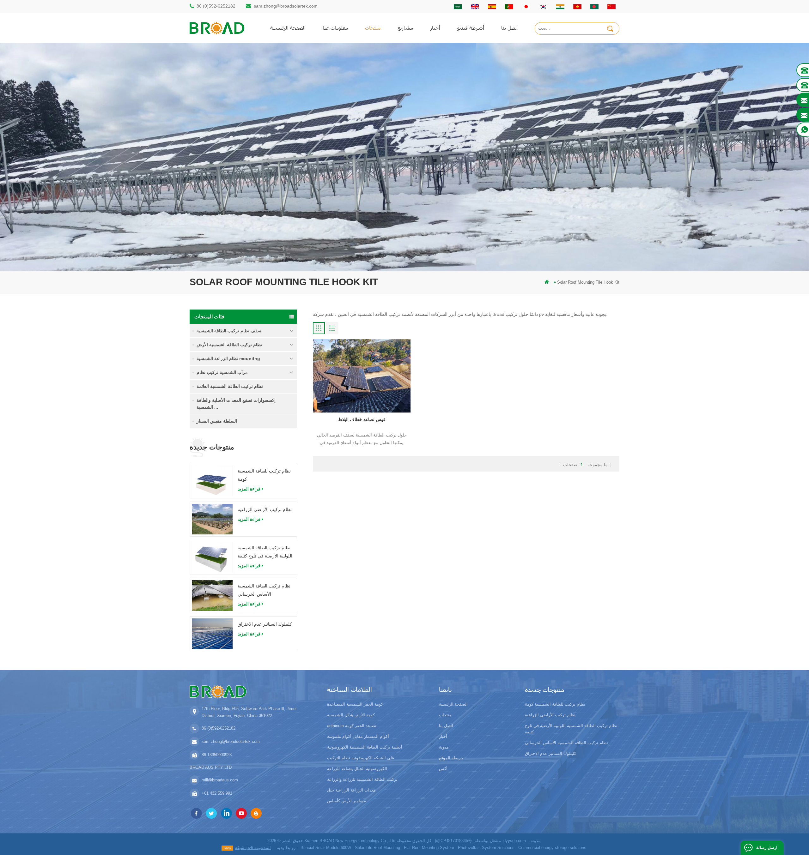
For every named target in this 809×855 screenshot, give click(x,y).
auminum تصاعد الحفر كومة (351, 725)
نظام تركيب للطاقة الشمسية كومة (264, 475)
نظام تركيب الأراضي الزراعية (265, 509)
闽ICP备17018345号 (453, 840)
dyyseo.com (514, 840)
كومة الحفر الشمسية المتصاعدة (355, 704)
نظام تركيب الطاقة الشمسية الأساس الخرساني (264, 590)
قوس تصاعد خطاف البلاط (362, 419)
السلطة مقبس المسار (217, 421)
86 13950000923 (217, 754)
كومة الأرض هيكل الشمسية (351, 715)
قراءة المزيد (249, 488)
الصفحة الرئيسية (288, 28)
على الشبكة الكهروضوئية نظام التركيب (360, 758)
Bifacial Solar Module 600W (326, 847)
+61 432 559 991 (217, 793)
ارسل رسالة (766, 847)
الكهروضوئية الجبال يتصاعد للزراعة (357, 768)
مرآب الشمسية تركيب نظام (222, 372)
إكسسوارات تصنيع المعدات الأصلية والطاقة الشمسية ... (236, 404)
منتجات (372, 28)
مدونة (444, 747)
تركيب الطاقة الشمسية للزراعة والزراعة (362, 779)
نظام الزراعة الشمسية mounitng (228, 358)
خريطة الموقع (451, 758)
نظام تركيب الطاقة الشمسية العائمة (230, 386)
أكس (443, 768)
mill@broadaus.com (220, 780)
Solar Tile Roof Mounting (377, 847)
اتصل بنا (509, 28)
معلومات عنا (335, 28)
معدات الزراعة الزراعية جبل (351, 790)
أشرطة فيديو (470, 28)
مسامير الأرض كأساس (346, 800)
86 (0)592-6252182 (216, 6)
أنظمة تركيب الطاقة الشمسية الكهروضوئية (364, 747)
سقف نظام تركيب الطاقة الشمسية (229, 330)
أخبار (435, 28)
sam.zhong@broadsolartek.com (286, 6)
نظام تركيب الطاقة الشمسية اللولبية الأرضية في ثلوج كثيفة (265, 551)
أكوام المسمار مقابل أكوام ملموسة (358, 736)
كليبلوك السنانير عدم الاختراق (265, 624)
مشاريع (405, 28)
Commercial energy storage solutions (552, 847)
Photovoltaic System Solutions (486, 847)
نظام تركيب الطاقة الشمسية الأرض (229, 344)
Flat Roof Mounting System (429, 847)
